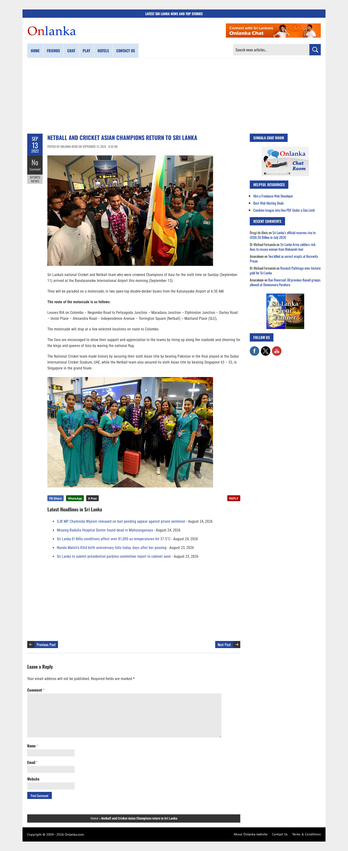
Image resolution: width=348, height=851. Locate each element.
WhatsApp (75, 498)
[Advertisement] (174, 96)
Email (32, 762)
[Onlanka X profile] (265, 348)
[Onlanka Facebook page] (254, 348)
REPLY (233, 498)
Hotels (103, 50)
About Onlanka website (251, 834)
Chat (71, 50)
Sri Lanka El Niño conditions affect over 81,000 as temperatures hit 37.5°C (113, 539)
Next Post (224, 644)
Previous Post (46, 644)
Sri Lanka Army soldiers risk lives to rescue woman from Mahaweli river (282, 247)
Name (32, 746)
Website (33, 779)
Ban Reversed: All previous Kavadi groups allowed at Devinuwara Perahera (285, 282)
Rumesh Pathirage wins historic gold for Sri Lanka (285, 270)
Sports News (35, 179)
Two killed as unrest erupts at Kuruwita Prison (284, 258)
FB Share (55, 498)
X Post (92, 498)
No (34, 162)
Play (86, 50)
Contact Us (280, 834)
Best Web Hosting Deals (268, 203)
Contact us (125, 50)
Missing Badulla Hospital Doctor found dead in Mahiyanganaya (105, 530)
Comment (35, 169)
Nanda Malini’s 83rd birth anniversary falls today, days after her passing (111, 547)
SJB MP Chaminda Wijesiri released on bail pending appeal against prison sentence (121, 521)
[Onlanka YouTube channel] (276, 348)
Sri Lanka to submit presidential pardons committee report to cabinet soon (114, 556)
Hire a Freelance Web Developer (273, 195)
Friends (53, 50)
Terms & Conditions (306, 834)
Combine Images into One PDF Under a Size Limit (284, 210)
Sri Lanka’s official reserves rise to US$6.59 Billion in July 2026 (283, 235)
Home (35, 50)
